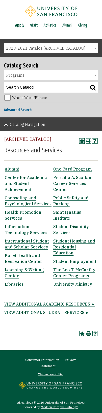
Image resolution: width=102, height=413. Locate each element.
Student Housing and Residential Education (74, 247)
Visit (34, 25)
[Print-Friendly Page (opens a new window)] (88, 141)
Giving (82, 25)
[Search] (93, 87)
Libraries (14, 284)
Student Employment (74, 261)
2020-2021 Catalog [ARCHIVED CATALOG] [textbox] (45, 48)
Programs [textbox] (15, 75)
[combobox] (51, 48)
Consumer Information (42, 360)
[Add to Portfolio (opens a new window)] (82, 141)
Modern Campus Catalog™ (59, 407)
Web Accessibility (50, 374)
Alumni (67, 25)
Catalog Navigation (27, 124)
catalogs (27, 402)
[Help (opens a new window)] (95, 141)
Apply (19, 25)
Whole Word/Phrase (29, 97)
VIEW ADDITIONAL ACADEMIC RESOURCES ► (49, 304)
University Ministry (72, 284)
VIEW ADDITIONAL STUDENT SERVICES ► (46, 312)
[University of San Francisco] (51, 18)
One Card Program (72, 169)
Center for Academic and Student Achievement (26, 183)
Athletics (50, 25)
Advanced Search (18, 109)
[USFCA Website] (50, 387)
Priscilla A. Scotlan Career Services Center (72, 183)
